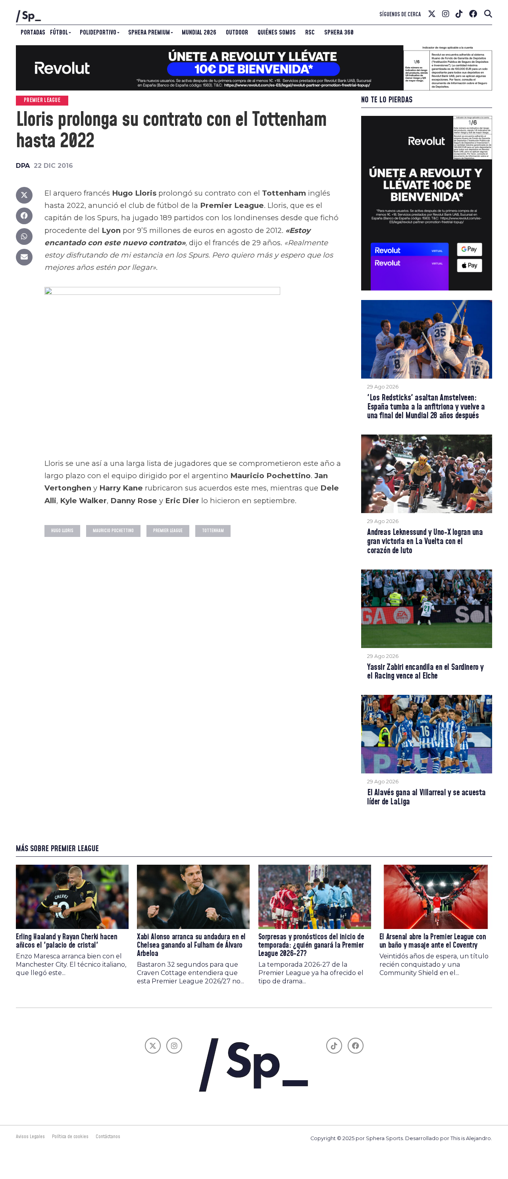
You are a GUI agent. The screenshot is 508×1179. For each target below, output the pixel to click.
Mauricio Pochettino (113, 530)
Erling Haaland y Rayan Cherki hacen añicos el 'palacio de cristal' (66, 941)
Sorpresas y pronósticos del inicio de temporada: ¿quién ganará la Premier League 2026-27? (311, 945)
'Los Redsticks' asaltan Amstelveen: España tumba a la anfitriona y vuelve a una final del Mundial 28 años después (426, 407)
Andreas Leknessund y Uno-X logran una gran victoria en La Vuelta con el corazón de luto (425, 542)
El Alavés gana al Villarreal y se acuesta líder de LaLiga (426, 798)
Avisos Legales (30, 1136)
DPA (23, 165)
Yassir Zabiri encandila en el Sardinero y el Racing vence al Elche (425, 672)
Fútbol (59, 32)
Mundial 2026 (199, 32)
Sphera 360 (339, 32)
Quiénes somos (277, 32)
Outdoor (237, 32)
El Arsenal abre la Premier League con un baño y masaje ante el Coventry (432, 941)
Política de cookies (70, 1136)
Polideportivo (98, 32)
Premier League (168, 530)
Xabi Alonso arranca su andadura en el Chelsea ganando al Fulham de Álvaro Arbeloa (191, 945)
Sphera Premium (149, 32)
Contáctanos (108, 1136)
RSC (310, 32)
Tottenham (213, 530)
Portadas (33, 32)
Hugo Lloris (62, 530)
